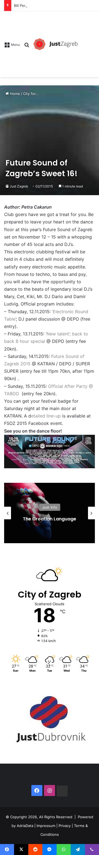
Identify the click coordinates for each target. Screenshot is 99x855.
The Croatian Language (49, 519)
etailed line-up (46, 416)
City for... (31, 93)
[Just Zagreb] (56, 44)
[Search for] (26, 46)
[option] (49, 513)
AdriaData (25, 825)
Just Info (49, 507)
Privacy (65, 825)
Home (14, 93)
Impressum (46, 825)
